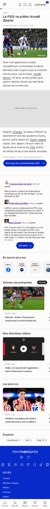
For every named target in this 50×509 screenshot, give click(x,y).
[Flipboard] (28, 465)
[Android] (22, 457)
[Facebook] (3, 465)
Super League (38, 139)
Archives (7, 492)
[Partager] (30, 4)
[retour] (4, 4)
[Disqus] (25, 213)
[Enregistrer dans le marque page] (25, 4)
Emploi (6, 496)
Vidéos (6, 487)
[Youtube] (22, 465)
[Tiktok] (41, 465)
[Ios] (28, 457)
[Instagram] (15, 465)
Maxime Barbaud (12, 25)
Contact (6, 478)
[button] (40, 4)
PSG (32, 147)
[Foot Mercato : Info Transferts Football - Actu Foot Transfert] (25, 451)
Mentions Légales (11, 483)
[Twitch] (47, 465)
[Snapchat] (34, 465)
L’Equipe (17, 131)
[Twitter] (9, 465)
